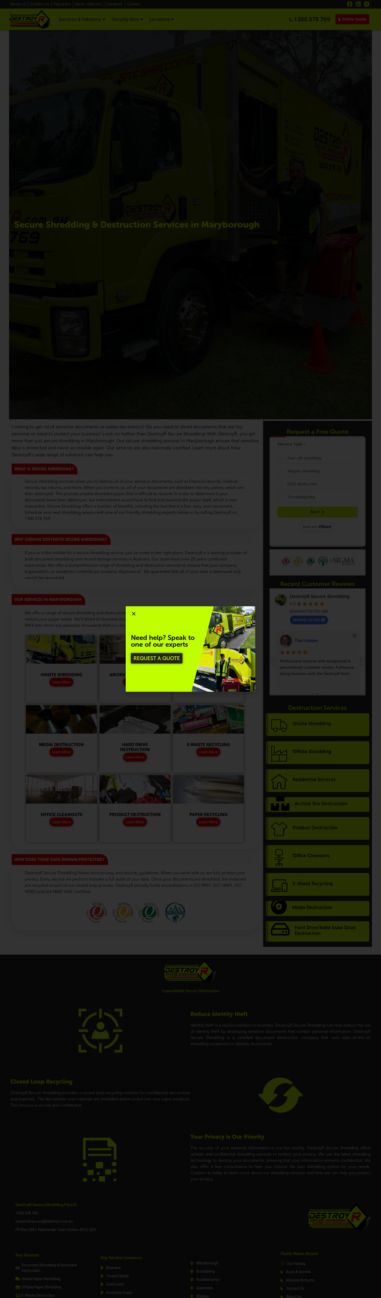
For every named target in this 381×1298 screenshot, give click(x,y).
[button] (133, 613)
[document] (190, 649)
